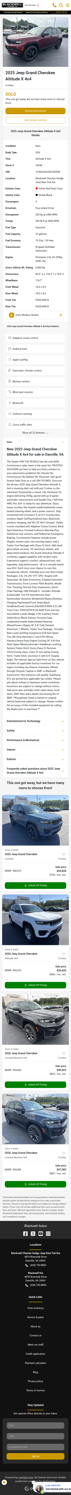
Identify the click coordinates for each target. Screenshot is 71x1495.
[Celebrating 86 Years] (35, 12)
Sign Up (35, 1456)
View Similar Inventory (35, 120)
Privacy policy (35, 1381)
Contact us (36, 1335)
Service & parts (35, 1317)
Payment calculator (35, 1363)
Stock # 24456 (11, 1049)
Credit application (35, 1353)
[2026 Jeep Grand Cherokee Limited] (35, 820)
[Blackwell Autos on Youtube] (39, 1233)
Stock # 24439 (11, 850)
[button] (54, 5)
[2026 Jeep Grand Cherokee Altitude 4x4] (35, 920)
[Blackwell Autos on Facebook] (24, 1233)
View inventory (35, 1308)
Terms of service (35, 1390)
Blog (35, 1372)
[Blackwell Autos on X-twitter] (32, 1233)
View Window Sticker (27, 315)
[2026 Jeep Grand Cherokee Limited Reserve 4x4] (35, 1019)
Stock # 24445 (11, 949)
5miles (62, 858)
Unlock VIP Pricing (37, 885)
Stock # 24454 (11, 1148)
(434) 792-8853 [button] (38, 1265)
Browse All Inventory (35, 111)
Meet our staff (35, 1344)
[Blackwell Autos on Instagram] (47, 1233)
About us (35, 1326)
